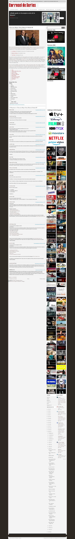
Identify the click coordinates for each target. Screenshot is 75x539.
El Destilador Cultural (61, 429)
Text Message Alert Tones (13, 250)
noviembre (50, 435)
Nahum (10, 109)
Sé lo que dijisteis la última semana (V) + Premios (52, 483)
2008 (49, 531)
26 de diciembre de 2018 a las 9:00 (39, 243)
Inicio (10, 1)
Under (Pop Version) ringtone (14, 233)
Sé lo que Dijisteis (33, 9)
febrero (50, 527)
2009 (49, 431)
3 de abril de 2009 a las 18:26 (40, 157)
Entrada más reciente (13, 278)
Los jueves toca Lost (51, 466)
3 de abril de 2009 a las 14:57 (40, 116)
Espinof (59, 397)
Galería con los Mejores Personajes (51, 1)
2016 (49, 418)
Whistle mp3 (11, 253)
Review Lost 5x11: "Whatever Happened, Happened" (52, 516)
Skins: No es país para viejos (52, 491)
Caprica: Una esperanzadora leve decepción (51, 476)
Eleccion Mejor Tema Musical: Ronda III (21, 27)
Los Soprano (14, 51)
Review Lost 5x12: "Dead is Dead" (52, 497)
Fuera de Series (60, 416)
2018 (49, 414)
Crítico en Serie (12, 167)
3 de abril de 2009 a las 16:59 (40, 140)
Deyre (10, 139)
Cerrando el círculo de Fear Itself (52, 480)
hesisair (10, 196)
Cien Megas (60, 454)
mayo (50, 446)
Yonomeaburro (60, 436)
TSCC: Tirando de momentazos (51, 504)
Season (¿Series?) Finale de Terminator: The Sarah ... (52, 460)
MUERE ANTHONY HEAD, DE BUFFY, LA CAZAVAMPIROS (61, 424)
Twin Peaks (13, 55)
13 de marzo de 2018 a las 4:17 (40, 224)
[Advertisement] (52, 5)
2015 (49, 420)
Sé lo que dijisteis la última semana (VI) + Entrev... (52, 464)
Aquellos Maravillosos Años (16, 71)
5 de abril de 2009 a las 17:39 (40, 196)
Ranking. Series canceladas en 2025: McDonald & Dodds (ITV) (61, 438)
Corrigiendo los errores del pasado (52, 494)
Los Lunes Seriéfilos (61, 442)
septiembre (50, 438)
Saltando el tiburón (51, 455)
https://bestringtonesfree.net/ (37, 238)
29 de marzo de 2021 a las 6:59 (40, 263)
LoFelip (10, 122)
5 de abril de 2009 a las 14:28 (40, 186)
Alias (12, 70)
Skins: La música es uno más (52, 453)
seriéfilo (10, 144)
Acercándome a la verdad (52, 506)
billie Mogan (11, 224)
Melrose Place (14, 75)
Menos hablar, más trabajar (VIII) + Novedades (51, 472)
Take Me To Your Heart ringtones (15, 214)
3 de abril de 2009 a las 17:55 (40, 144)
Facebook (28, 1)
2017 (49, 416)
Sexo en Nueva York (15, 77)
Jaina (10, 175)
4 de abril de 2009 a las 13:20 (40, 175)
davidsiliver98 (11, 263)
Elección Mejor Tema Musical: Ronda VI (52, 469)
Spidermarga (11, 116)
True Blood (13, 78)
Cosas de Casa (14, 72)
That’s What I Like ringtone (13, 231)
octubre (50, 436)
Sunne (10, 134)
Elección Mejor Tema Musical (19, 104)
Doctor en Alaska (14, 73)
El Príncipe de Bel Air (15, 74)
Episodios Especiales (50, 9)
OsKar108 (11, 149)
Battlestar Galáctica (15, 53)
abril (49, 448)
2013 (49, 424)
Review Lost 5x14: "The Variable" (52, 450)
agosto (50, 440)
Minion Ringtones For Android (14, 251)
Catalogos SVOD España (24, 9)
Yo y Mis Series (58, 9)
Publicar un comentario (13, 277)
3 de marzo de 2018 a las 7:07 (40, 202)
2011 (49, 427)
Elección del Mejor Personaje (37, 1)
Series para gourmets (61, 411)
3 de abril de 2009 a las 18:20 (40, 149)
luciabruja (11, 185)
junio (50, 444)
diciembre (50, 433)
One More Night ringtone (13, 232)
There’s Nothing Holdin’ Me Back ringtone (16, 234)
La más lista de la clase (52, 510)
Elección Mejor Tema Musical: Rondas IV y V (52, 500)
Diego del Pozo (12, 162)
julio (49, 442)
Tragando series (60, 422)
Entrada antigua (42, 278)
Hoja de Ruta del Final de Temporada (52, 513)
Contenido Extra (41, 9)
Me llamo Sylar (51, 457)
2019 (49, 412)
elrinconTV (59, 449)
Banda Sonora (11, 104)
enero (50, 529)
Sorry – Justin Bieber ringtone (14, 235)
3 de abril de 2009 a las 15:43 (40, 127)
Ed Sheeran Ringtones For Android (15, 254)
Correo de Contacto (17, 1)
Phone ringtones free (36, 256)
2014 (49, 422)
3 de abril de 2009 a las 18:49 (40, 162)
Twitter (23, 1)
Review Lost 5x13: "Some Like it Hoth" (52, 487)
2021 (49, 409)
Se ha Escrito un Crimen (16, 76)
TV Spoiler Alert (60, 406)
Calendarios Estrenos (14, 9)
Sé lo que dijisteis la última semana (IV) (52, 509)
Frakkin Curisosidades (52, 489)
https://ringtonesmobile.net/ (40, 216)
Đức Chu (11, 243)
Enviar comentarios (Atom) (17, 280)
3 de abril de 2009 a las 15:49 (40, 134)
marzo (50, 525)
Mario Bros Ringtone (12, 252)
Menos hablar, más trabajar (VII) (51, 523)
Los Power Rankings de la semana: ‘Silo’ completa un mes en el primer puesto (61, 418)
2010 (49, 429)
